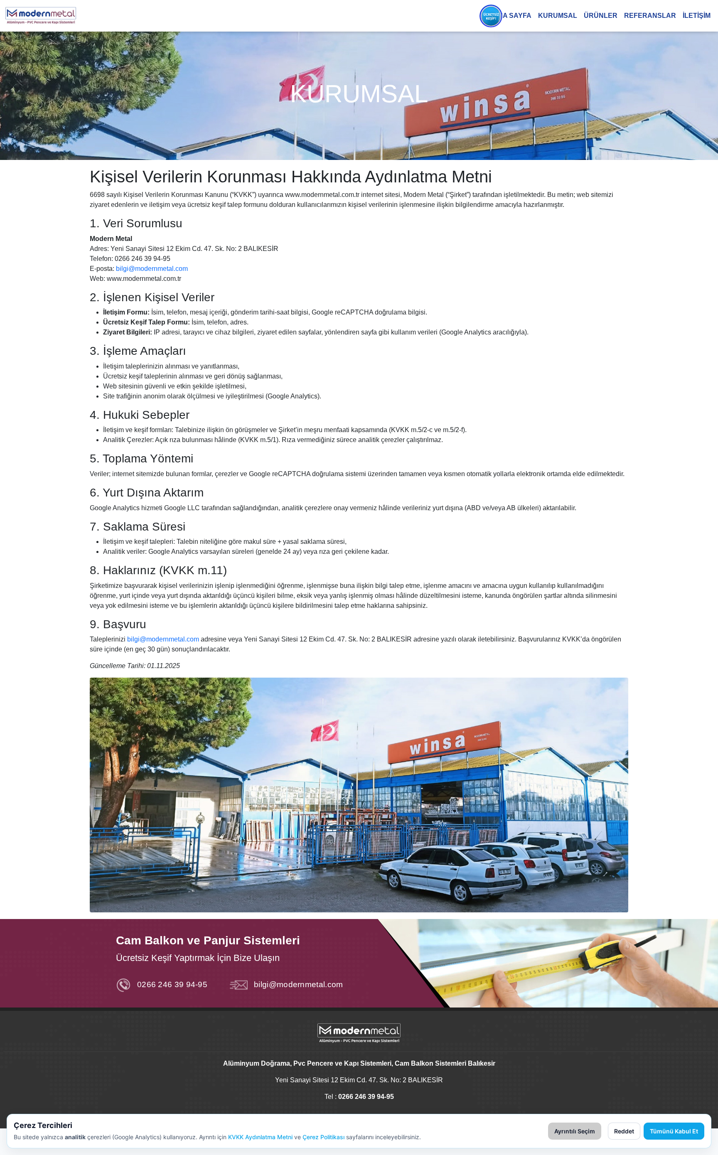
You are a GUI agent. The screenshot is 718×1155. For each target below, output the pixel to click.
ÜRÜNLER (600, 15)
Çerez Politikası (323, 1136)
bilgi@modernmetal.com (152, 268)
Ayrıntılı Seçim (574, 1131)
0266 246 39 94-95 (172, 984)
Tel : (359, 1096)
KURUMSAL (557, 15)
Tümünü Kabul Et (674, 1131)
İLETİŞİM (697, 15)
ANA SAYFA (512, 15)
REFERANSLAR (650, 15)
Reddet (624, 1131)
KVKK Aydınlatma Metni (260, 1136)
